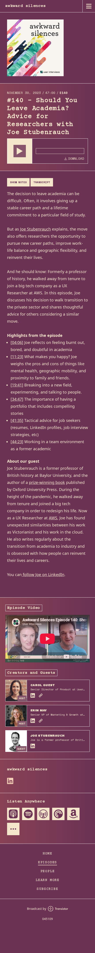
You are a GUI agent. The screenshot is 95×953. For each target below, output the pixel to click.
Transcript (41, 182)
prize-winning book (47, 482)
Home (47, 854)
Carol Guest (42, 685)
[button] (19, 151)
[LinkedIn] (32, 695)
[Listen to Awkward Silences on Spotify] (28, 814)
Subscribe (47, 889)
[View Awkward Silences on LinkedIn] (10, 781)
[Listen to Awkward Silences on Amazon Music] (73, 814)
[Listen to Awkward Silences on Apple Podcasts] (13, 814)
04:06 (17, 342)
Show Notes (18, 182)
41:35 (17, 420)
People (47, 871)
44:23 (17, 441)
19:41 (17, 385)
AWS (53, 517)
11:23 (17, 356)
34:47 (17, 399)
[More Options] (13, 829)
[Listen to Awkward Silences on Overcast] (43, 814)
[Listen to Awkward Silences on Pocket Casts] (58, 814)
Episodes (47, 862)
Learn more (47, 880)
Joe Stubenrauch (35, 229)
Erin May (38, 710)
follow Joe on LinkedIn (43, 574)
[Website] (40, 695)
